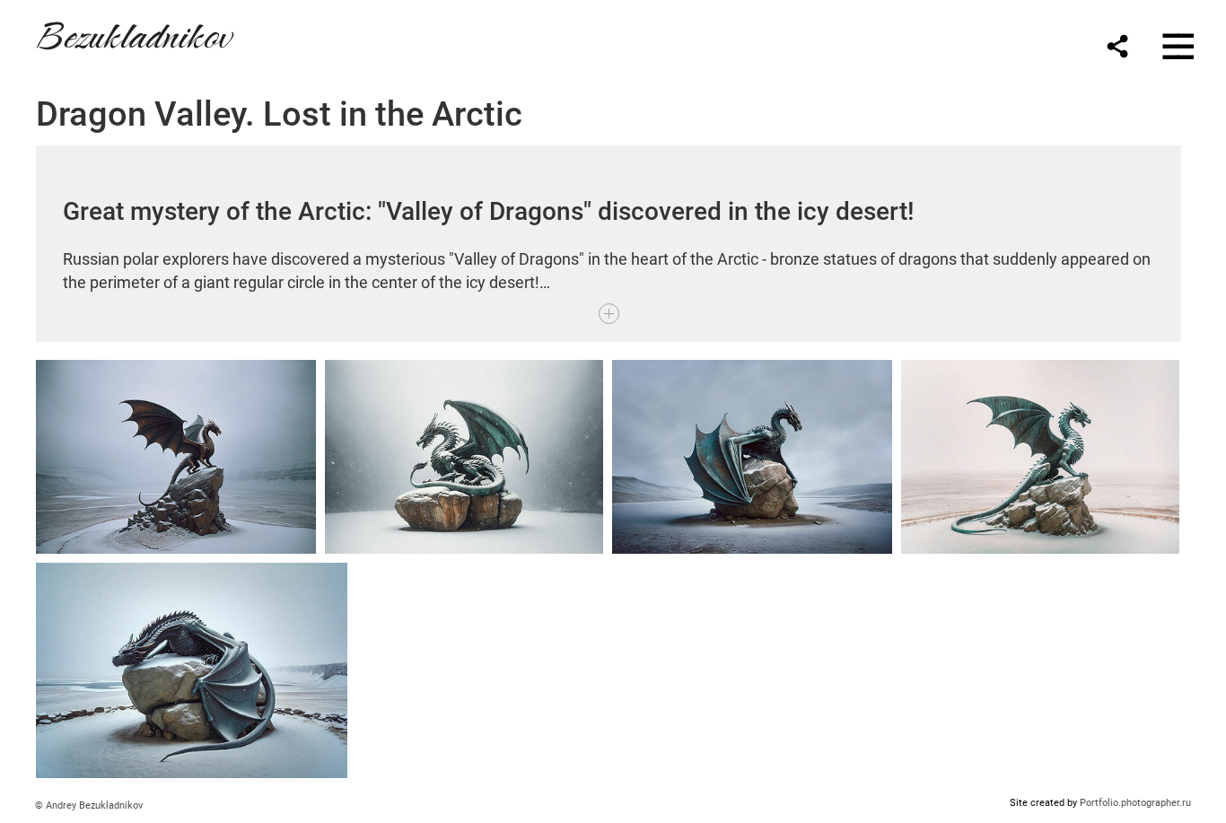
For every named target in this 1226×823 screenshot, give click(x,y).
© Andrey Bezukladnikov (89, 805)
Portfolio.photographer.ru (1135, 803)
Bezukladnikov (133, 33)
